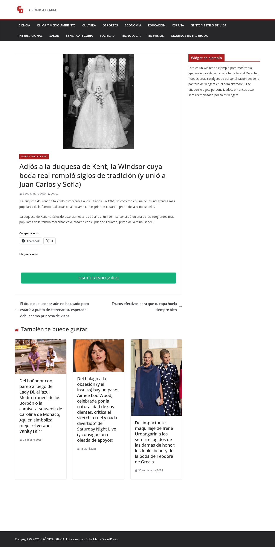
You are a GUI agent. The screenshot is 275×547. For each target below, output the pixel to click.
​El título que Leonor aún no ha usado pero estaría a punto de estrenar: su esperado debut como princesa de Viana (54, 310)
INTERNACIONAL (30, 36)
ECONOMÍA (133, 25)
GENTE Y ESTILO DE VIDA (208, 25)
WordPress (110, 539)
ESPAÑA (178, 25)
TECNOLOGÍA (131, 36)
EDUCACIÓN (156, 25)
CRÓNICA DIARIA (52, 539)
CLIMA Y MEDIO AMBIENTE (56, 25)
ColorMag (92, 539)
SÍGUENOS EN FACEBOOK (189, 36)
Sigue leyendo (98, 277)
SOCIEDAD (107, 36)
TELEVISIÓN (155, 36)
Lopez (54, 193)
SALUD (54, 36)
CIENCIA (24, 25)
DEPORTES (110, 25)
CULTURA (89, 25)
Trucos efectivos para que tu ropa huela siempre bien (144, 306)
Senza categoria (79, 36)
